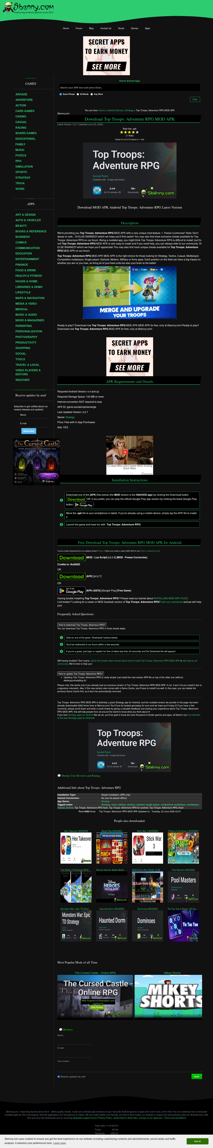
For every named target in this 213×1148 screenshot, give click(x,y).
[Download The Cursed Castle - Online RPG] (95, 995)
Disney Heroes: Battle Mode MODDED (111, 869)
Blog (91, 28)
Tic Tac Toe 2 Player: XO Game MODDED (183, 908)
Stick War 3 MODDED (147, 831)
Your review (63, 1061)
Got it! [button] (197, 1141)
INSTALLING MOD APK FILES (171, 598)
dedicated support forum (85, 1117)
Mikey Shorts (172, 973)
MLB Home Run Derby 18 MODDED (147, 869)
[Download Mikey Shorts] (172, 995)
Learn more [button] (59, 1143)
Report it (101, 551)
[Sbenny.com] (27, 6)
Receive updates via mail (73, 1076)
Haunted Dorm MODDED (111, 908)
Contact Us (105, 28)
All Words (84, 94)
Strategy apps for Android (80, 714)
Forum (79, 28)
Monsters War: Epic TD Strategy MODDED (76, 908)
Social (121, 28)
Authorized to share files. (126, 1117)
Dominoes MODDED (148, 908)
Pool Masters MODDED (183, 869)
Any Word (98, 94)
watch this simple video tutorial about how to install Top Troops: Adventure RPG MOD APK (135, 660)
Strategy (70, 417)
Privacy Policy (105, 1117)
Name (60, 1035)
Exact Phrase (69, 94)
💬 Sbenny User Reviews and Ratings (78, 775)
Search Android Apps (129, 81)
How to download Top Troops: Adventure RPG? (82, 624)
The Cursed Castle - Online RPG (95, 973)
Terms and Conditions (175, 1117)
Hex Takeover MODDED (76, 831)
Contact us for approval (150, 1117)
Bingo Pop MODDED (112, 831)
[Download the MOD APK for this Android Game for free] (71, 557)
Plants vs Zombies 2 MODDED (183, 831)
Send (196, 1076)
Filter (195, 99)
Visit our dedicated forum (150, 551)
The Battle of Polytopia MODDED (76, 869)
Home (66, 28)
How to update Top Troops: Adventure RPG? (81, 673)
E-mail (60, 1048)
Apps (147, 28)
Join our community (172, 601)
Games (134, 28)
